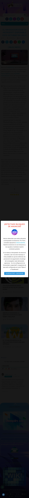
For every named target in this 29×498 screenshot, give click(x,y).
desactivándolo (20, 242)
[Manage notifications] (3, 494)
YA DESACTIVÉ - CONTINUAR (14, 273)
